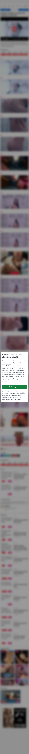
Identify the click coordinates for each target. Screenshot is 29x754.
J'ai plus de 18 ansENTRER (14, 387)
